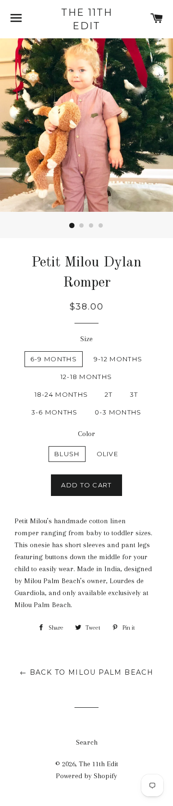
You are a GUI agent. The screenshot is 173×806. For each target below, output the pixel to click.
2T (109, 394)
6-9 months (53, 359)
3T (134, 394)
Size (86, 338)
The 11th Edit (86, 19)
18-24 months (61, 394)
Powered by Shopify (86, 775)
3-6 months (54, 412)
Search (87, 742)
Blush (67, 454)
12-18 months (86, 376)
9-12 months (118, 359)
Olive (108, 454)
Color (86, 433)
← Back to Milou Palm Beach (86, 672)
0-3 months (118, 412)
